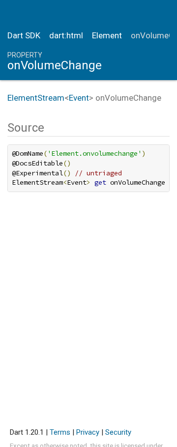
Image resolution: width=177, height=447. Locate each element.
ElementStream (35, 98)
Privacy (87, 432)
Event (79, 98)
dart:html (66, 35)
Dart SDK (23, 35)
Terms (60, 432)
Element (107, 35)
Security (118, 432)
